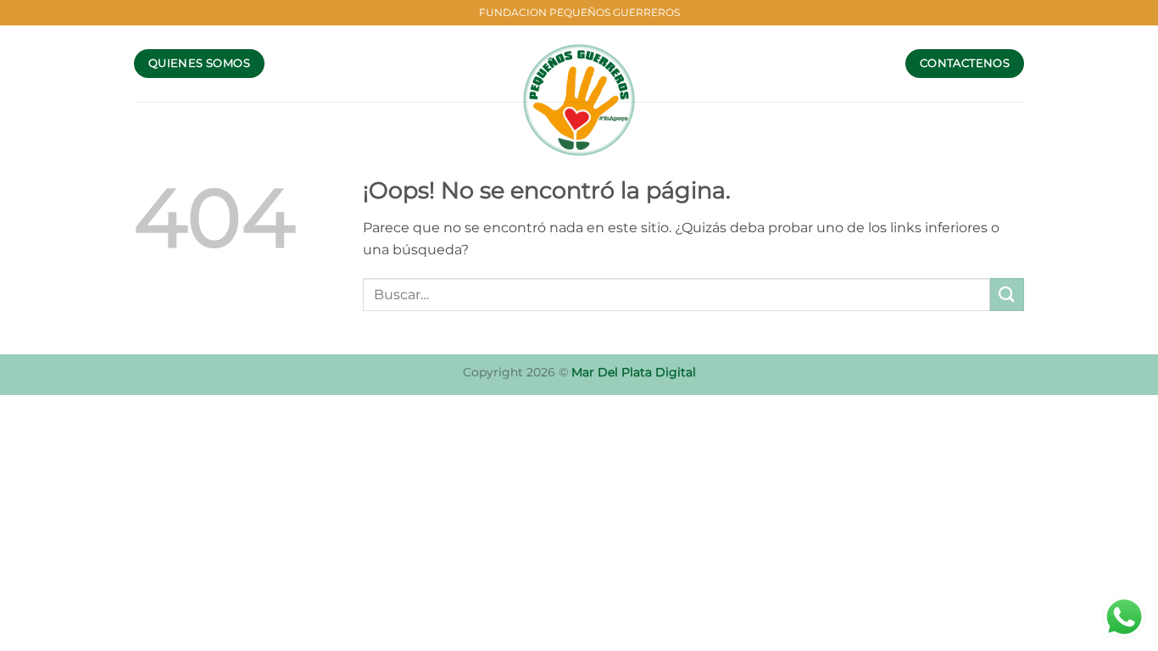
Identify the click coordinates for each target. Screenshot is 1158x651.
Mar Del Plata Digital (633, 372)
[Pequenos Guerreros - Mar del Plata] (579, 100)
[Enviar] (1007, 294)
